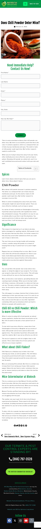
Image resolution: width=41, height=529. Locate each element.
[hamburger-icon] (25, 4)
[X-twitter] (14, 520)
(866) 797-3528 (30, 505)
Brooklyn (20, 491)
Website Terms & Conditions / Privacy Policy (21, 501)
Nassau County (19, 493)
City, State (4, 109)
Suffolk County (29, 493)
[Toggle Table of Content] (34, 168)
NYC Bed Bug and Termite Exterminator (16, 486)
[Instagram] (20, 520)
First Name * (5, 72)
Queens (29, 489)
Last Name (4, 82)
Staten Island (8, 491)
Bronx (15, 491)
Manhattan (22, 489)
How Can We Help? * (7, 118)
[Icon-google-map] (31, 520)
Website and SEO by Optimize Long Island (20, 509)
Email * (3, 91)
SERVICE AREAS (20, 483)
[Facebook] (9, 520)
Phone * (3, 100)
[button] (15, 426)
